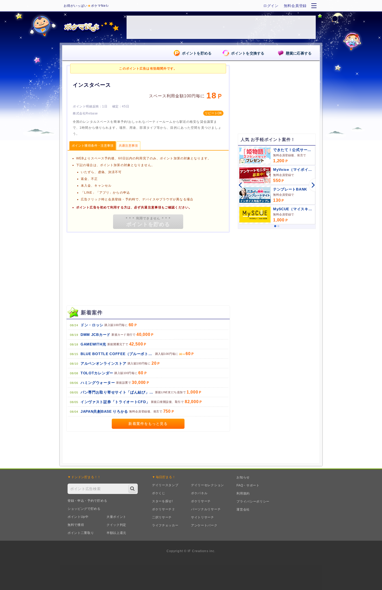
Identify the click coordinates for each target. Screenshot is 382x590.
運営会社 (243, 509)
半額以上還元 (116, 533)
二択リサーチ (162, 517)
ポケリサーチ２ (163, 509)
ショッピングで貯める (84, 509)
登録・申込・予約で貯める (87, 501)
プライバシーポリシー (252, 501)
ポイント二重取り (81, 533)
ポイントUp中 (78, 517)
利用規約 (243, 493)
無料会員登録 (295, 6)
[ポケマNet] (91, 27)
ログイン (271, 6)
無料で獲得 (76, 525)
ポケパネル (199, 493)
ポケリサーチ (201, 501)
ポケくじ (158, 493)
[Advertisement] (277, 265)
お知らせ (243, 477)
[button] (238, 185)
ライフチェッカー (165, 525)
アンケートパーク (204, 525)
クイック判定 (116, 525)
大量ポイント (116, 517)
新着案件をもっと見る (148, 424)
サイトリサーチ (202, 517)
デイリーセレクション (207, 485)
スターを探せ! (162, 501)
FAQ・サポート (248, 485)
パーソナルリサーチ (206, 509)
